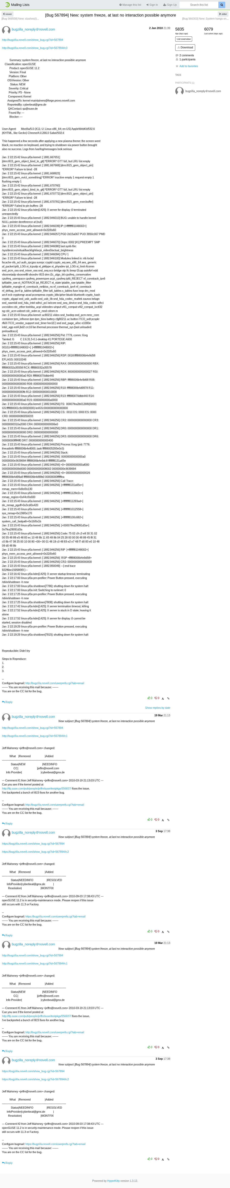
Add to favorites (188, 66)
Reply (8, 702)
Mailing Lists (20, 5)
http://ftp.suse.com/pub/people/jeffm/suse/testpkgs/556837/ (36, 788)
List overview (184, 39)
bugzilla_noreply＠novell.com (33, 29)
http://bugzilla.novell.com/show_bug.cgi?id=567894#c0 (35, 48)
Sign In (153, 4)
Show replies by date (157, 707)
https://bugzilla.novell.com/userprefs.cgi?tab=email (55, 916)
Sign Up (171, 4)
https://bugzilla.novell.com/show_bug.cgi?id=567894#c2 (35, 851)
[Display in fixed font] (162, 698)
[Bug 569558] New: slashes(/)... (20, 18)
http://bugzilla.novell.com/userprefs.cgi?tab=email (54, 683)
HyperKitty (113, 1180)
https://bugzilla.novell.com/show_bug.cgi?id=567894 (33, 843)
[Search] (221, 5)
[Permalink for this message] (168, 698)
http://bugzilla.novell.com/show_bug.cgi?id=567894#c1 (35, 736)
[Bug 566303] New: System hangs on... (205, 18)
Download (186, 47)
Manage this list (131, 4)
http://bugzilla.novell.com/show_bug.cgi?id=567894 (32, 39)
